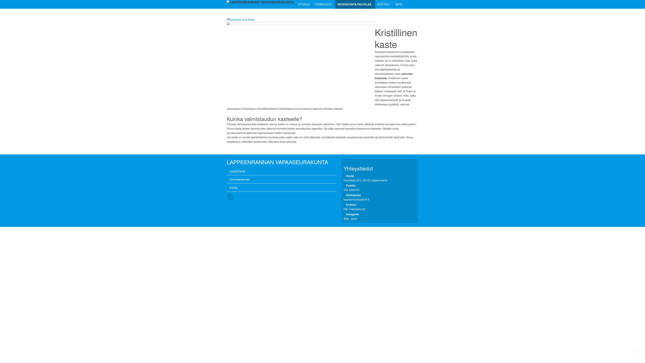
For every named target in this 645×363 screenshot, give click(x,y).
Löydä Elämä (237, 171)
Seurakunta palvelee (354, 4)
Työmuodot (323, 4)
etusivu (304, 4)
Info (399, 4)
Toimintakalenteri (239, 179)
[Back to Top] (639, 353)
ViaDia (233, 188)
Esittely (384, 4)
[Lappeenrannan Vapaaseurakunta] (260, 4)
